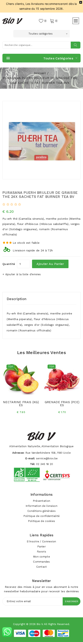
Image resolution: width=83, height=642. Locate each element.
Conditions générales (41, 510)
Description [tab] (16, 299)
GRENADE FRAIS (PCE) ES (62, 403)
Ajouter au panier (50, 264)
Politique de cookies (41, 521)
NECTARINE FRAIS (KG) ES (21, 403)
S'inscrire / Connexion (41, 541)
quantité (8, 264)
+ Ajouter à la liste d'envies (21, 274)
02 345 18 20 (44, 464)
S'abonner (71, 601)
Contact (41, 566)
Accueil (40, 73)
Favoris (41, 551)
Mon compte (41, 556)
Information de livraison (41, 505)
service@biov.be (47, 458)
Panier (41, 546)
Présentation (41, 500)
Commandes (41, 561)
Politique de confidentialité (41, 516)
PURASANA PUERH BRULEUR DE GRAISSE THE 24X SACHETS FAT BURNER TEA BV (40, 194)
